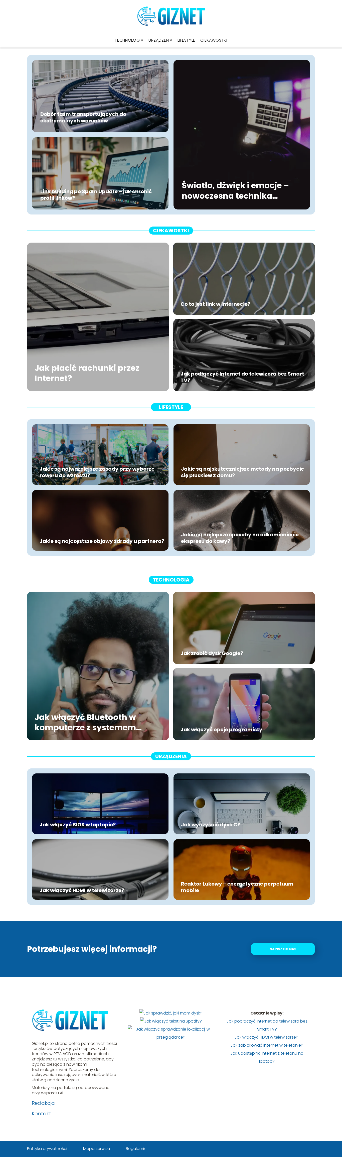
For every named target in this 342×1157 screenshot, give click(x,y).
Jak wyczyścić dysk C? (210, 824)
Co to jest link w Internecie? (215, 304)
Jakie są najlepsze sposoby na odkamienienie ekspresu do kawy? (240, 537)
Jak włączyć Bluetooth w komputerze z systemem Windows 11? (85, 722)
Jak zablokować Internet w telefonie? (267, 1045)
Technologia (129, 40)
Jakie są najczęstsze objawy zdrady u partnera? (102, 541)
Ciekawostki (213, 40)
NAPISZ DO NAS (283, 949)
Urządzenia (160, 40)
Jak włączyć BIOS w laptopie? (78, 824)
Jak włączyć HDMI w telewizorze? (82, 890)
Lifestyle (186, 40)
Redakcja (43, 1103)
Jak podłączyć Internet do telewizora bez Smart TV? (242, 377)
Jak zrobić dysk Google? (212, 653)
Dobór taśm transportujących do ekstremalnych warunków (83, 117)
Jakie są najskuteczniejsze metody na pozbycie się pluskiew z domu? (242, 472)
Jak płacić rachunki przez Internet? (87, 373)
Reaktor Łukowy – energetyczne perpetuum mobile (237, 887)
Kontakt (41, 1113)
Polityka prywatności (47, 1148)
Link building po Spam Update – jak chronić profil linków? (96, 194)
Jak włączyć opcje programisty (221, 729)
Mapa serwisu (96, 1148)
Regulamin (136, 1148)
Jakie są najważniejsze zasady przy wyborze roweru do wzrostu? (97, 472)
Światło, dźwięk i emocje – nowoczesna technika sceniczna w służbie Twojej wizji (236, 190)
